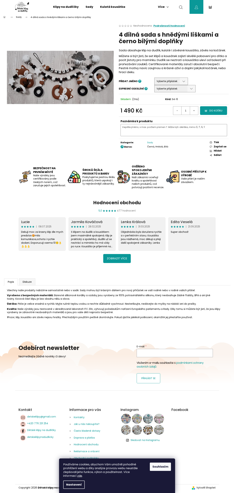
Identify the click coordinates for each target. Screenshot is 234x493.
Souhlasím (160, 467)
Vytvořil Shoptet (206, 487)
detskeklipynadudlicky (40, 437)
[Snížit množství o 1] (177, 110)
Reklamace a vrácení (86, 451)
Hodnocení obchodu (117, 203)
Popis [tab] (11, 282)
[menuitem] (66, 7)
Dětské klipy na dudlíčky (41, 430)
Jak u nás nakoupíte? (86, 424)
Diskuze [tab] (27, 282)
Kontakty (79, 417)
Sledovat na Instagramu (145, 440)
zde (79, 476)
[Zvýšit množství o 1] (194, 110)
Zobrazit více (117, 258)
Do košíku (215, 110)
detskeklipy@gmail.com (41, 416)
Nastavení (74, 485)
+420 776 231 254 (37, 423)
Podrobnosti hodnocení (169, 25)
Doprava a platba (84, 437)
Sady (150, 142)
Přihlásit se (148, 378)
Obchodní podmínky (86, 458)
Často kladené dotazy (87, 431)
